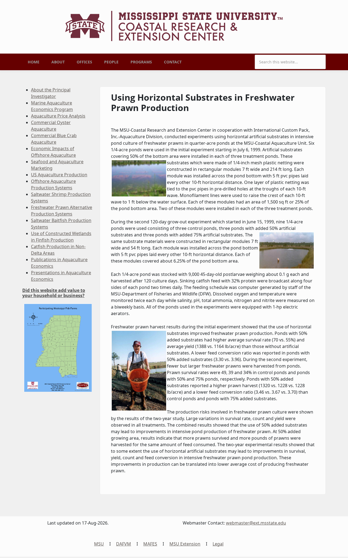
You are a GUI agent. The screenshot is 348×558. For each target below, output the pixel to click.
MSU (99, 544)
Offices (84, 61)
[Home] (174, 26)
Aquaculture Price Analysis (58, 116)
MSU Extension (184, 544)
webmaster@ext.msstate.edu (256, 523)
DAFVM (123, 544)
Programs (141, 61)
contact (173, 61)
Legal (218, 544)
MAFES (150, 544)
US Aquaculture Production (59, 175)
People (111, 61)
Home (33, 61)
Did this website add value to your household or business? (53, 292)
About (58, 61)
